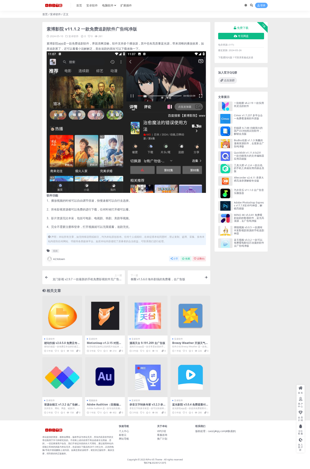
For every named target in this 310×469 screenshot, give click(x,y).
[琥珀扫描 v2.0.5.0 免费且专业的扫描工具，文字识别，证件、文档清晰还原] (62, 316)
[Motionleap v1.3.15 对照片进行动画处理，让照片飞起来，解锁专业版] (105, 316)
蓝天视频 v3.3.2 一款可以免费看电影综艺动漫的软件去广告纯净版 (249, 243)
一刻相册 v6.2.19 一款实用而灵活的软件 (249, 104)
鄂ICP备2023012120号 (155, 462)
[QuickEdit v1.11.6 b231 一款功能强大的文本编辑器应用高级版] (225, 156)
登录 (262, 5)
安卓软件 (92, 5)
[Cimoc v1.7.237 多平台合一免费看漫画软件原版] (225, 118)
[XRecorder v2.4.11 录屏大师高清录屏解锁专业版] (225, 181)
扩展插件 (126, 5)
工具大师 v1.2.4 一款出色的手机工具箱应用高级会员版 (249, 168)
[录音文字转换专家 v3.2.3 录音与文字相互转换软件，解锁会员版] (148, 377)
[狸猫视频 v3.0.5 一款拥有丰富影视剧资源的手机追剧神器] (225, 230)
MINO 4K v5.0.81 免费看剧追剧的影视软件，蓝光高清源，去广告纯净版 (249, 218)
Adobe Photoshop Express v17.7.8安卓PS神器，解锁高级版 (249, 205)
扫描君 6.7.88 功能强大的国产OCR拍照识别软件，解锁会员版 (248, 131)
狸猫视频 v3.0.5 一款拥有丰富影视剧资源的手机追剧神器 (249, 230)
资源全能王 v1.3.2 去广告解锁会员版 (62, 406)
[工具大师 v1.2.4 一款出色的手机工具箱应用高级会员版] (225, 168)
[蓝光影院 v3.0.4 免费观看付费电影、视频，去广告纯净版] (190, 377)
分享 (175, 258)
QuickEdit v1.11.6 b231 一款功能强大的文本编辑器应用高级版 (249, 155)
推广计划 (162, 438)
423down (59, 259)
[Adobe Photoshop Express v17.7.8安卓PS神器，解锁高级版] (225, 206)
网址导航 (124, 438)
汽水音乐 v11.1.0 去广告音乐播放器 (249, 191)
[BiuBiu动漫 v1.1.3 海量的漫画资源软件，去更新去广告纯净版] (225, 143)
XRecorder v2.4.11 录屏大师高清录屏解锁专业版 (249, 179)
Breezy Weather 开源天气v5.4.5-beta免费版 (189, 344)
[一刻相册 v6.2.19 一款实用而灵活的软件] (225, 106)
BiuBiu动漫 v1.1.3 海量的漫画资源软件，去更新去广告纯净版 (249, 143)
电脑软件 (108, 5)
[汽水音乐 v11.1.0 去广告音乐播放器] (225, 193)
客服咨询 (162, 435)
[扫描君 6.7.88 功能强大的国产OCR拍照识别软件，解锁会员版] (225, 131)
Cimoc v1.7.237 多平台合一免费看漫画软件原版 (248, 117)
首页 (79, 5)
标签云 (122, 435)
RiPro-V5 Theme (154, 459)
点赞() (200, 258)
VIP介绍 (161, 431)
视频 (55, 250)
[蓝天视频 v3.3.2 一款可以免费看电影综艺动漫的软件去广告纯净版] (225, 243)
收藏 (187, 258)
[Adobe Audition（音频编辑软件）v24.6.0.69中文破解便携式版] (105, 377)
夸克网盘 (243, 36)
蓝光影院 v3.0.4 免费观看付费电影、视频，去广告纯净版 (190, 406)
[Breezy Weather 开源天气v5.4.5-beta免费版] (190, 316)
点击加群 (229, 80)
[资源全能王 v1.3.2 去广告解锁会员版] (62, 377)
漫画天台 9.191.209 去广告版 (147, 343)
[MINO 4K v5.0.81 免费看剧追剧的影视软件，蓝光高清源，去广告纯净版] (225, 218)
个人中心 (124, 431)
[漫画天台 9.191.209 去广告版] (148, 316)
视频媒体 (93, 400)
